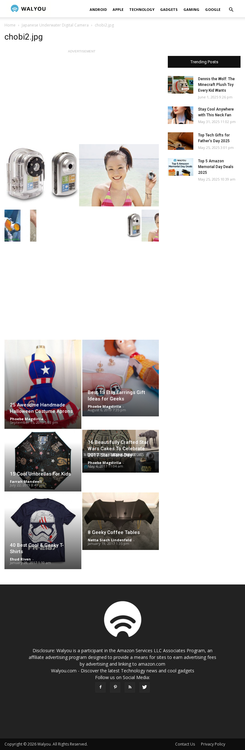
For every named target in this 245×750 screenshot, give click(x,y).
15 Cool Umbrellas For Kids (40, 474)
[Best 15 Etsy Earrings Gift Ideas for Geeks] (120, 378)
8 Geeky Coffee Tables (114, 532)
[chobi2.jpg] (81, 175)
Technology (141, 9)
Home (10, 25)
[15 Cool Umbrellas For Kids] (42, 460)
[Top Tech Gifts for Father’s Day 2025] (180, 141)
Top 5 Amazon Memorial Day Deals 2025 (216, 167)
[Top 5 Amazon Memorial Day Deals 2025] (180, 167)
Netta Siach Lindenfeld (110, 539)
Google (212, 9)
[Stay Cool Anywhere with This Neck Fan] (180, 115)
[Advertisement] (81, 99)
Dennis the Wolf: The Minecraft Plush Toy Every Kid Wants (216, 85)
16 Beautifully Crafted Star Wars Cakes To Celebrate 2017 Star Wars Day (118, 448)
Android (98, 9)
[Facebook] (100, 687)
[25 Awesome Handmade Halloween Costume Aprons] (42, 384)
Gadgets (169, 9)
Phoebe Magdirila (26, 418)
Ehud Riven (20, 559)
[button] (231, 10)
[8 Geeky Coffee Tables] (120, 521)
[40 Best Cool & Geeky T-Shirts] (42, 530)
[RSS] (130, 687)
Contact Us (185, 744)
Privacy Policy (213, 744)
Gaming (191, 9)
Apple (118, 9)
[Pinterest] (115, 687)
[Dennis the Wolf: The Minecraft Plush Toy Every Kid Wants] (180, 85)
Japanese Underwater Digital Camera (55, 25)
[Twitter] (144, 687)
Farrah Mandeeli (26, 481)
